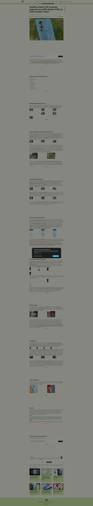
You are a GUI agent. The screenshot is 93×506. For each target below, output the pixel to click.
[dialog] (46, 253)
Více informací (40, 252)
